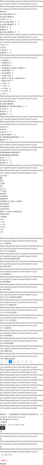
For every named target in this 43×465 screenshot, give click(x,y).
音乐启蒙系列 (4, 206)
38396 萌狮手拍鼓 (6, 351)
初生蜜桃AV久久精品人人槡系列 (11, 201)
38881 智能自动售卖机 (7, 359)
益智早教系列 (4, 204)
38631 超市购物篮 (6, 335)
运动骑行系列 (4, 209)
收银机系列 (4, 199)
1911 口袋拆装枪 (5, 328)
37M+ (2, 229)
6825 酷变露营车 (5, 274)
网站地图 (3, 464)
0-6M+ (2, 219)
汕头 (16, 425)
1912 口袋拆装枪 (5, 243)
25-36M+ (3, 227)
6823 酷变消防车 (5, 289)
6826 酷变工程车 (5, 266)
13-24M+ (3, 224)
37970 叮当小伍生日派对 (8, 312)
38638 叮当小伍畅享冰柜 (8, 305)
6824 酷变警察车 (5, 282)
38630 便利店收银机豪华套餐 (10, 259)
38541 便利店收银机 (7, 343)
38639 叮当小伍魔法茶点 (8, 251)
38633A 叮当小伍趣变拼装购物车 (11, 297)
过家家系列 (4, 196)
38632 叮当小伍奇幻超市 (8, 320)
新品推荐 (3, 193)
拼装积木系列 (4, 214)
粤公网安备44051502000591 (9, 419)
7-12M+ (2, 222)
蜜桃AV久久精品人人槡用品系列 (11, 211)
